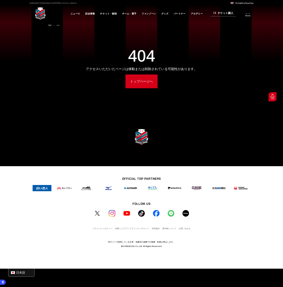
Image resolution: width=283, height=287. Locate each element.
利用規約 (156, 228)
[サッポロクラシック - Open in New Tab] (196, 188)
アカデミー (197, 13)
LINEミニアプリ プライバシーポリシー (132, 228)
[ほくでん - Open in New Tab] (152, 188)
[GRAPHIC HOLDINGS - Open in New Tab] (174, 188)
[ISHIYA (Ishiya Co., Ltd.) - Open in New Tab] (42, 188)
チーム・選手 (129, 13)
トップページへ (141, 81)
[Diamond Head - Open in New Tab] (86, 188)
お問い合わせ (184, 228)
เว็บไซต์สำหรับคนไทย (244, 3)
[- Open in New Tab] (97, 213)
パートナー (180, 13)
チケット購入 (225, 13)
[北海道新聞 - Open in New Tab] (218, 188)
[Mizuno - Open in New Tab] (108, 188)
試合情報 (90, 13)
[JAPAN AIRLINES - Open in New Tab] (241, 188)
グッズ (165, 13)
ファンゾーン (149, 13)
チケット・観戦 (108, 13)
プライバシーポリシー (102, 228)
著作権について (169, 228)
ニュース (75, 13)
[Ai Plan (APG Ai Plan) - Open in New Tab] (64, 188)
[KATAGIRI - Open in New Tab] (130, 188)
